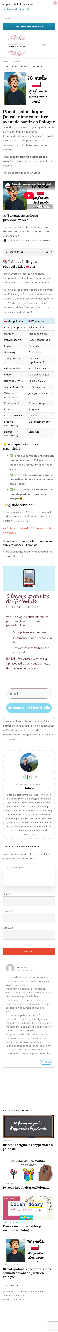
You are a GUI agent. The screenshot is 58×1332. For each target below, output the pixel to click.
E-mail (8, 911)
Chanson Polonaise (14, 1295)
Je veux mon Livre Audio (29, 708)
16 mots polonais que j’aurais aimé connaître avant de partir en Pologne (28, 1260)
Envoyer (29, 951)
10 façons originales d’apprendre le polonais (28, 1134)
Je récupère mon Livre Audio (29, 26)
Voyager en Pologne (14, 1299)
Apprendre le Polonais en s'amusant (23, 1291)
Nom (7, 894)
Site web (8, 927)
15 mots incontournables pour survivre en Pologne (28, 1215)
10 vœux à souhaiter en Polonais (28, 1175)
